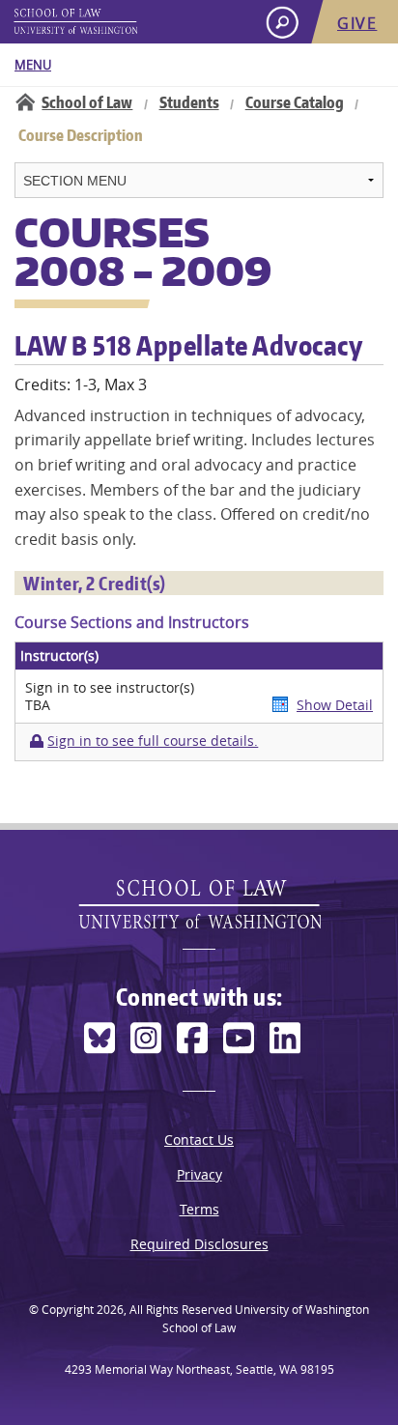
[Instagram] (145, 1038)
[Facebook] (192, 1038)
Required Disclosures (199, 1244)
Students (189, 102)
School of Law (87, 102)
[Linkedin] (285, 1038)
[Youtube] (238, 1038)
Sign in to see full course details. (152, 741)
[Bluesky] (99, 1038)
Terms (199, 1209)
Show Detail (335, 705)
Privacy (199, 1174)
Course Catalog (294, 102)
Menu (32, 64)
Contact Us (199, 1139)
